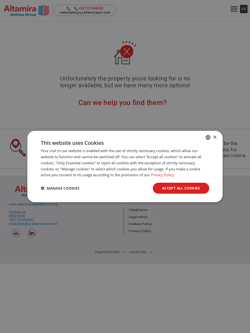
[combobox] (208, 137)
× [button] (215, 137)
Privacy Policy (162, 174)
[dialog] (125, 166)
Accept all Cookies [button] (181, 188)
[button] (60, 188)
